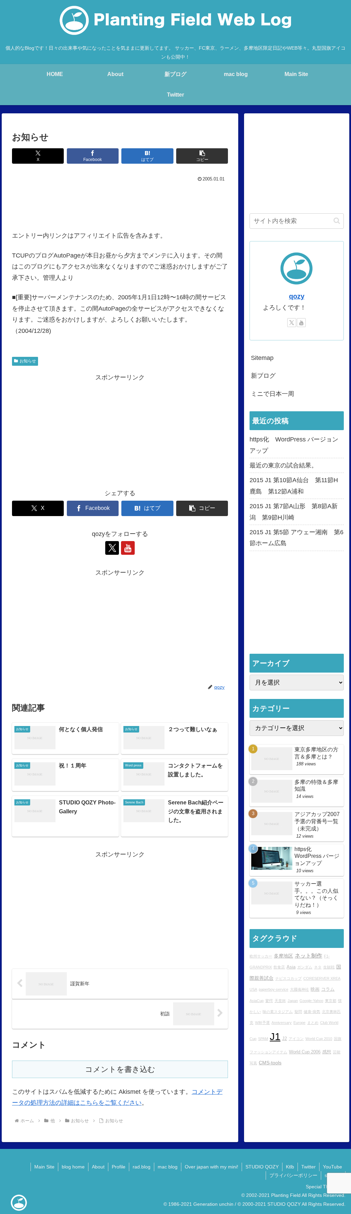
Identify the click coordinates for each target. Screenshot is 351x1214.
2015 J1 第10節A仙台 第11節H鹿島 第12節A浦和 (294, 486)
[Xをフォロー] (112, 548)
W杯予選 (262, 1023)
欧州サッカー (261, 956)
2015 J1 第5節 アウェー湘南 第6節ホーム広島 (296, 538)
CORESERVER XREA (321, 978)
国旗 (337, 1039)
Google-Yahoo (311, 1001)
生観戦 (329, 967)
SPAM (263, 1039)
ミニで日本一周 (272, 393)
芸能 (336, 1052)
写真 (253, 1063)
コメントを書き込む (120, 1069)
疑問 (298, 1012)
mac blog (168, 1166)
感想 (326, 1052)
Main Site (44, 1166)
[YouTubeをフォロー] (128, 548)
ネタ (318, 967)
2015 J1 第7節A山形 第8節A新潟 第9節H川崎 (294, 512)
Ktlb (290, 1166)
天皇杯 (280, 1001)
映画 (315, 989)
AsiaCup (257, 1001)
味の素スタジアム (278, 1012)
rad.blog (141, 1166)
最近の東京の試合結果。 (283, 465)
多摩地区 (283, 956)
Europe (299, 1023)
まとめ (312, 1023)
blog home (73, 1166)
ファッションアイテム (268, 1052)
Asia (291, 967)
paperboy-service (273, 989)
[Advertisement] (120, 204)
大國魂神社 (299, 989)
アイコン (296, 1039)
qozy (296, 296)
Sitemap (262, 357)
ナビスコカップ (288, 978)
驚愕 (269, 1001)
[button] (202, 156)
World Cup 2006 (304, 1052)
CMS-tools (270, 1062)
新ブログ (263, 375)
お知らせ (28, 361)
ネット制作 (308, 955)
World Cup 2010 (318, 1039)
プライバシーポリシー (293, 1175)
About (98, 1166)
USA (253, 989)
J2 (284, 1038)
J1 (275, 1036)
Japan (293, 1001)
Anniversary (281, 1023)
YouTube (332, 1166)
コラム (328, 989)
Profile (118, 1166)
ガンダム (304, 967)
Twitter (308, 1166)
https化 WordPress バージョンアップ (294, 445)
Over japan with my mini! (211, 1166)
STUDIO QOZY (262, 1166)
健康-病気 (312, 1012)
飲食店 (279, 967)
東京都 (330, 1001)
